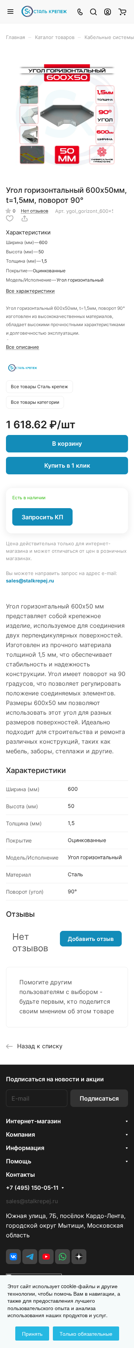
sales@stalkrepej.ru (30, 581)
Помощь (18, 1161)
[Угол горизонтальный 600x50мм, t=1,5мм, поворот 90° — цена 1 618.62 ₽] (67, 115)
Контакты (20, 1174)
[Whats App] (62, 1256)
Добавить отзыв (91, 938)
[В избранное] (9, 218)
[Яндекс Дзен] (78, 1256)
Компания (20, 1134)
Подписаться (99, 1098)
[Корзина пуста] (122, 11)
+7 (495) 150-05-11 (32, 1188)
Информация (25, 1148)
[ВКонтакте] (13, 1256)
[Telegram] (29, 1256)
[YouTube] (46, 1256)
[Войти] (107, 11)
